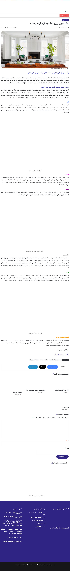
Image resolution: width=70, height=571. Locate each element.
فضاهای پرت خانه (17, 392)
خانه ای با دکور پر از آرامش (62, 390)
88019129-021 (10, 513)
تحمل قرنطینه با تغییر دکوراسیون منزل (35, 390)
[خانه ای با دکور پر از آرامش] (58, 383)
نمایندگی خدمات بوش (37, 521)
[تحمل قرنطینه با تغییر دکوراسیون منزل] (35, 383)
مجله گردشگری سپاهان (36, 518)
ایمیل (67, 448)
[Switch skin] (5, 11)
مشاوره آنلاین (39, 527)
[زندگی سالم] (35, 5)
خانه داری (65, 20)
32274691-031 (9, 517)
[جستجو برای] (2, 11)
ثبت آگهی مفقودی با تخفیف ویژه (36, 514)
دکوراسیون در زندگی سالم (61, 355)
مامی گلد (40, 524)
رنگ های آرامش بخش (34, 360)
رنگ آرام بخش (52, 360)
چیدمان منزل (65, 407)
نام (67, 441)
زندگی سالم (38, 565)
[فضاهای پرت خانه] (11, 384)
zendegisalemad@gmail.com (12, 541)
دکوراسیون (59, 360)
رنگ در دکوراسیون (43, 360)
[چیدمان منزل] (58, 401)
